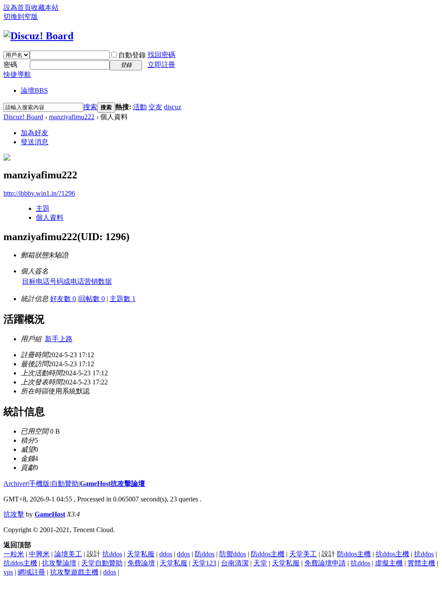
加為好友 (34, 132)
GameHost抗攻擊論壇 (112, 483)
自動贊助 (65, 483)
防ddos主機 (267, 554)
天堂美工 (303, 554)
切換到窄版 (20, 16)
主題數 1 (123, 298)
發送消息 (34, 142)
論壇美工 (68, 554)
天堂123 (204, 563)
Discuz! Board (23, 117)
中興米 (39, 554)
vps (8, 572)
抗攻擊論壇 (59, 563)
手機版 (39, 483)
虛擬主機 (389, 563)
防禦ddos (232, 554)
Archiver (15, 483)
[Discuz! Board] (38, 35)
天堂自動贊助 (102, 563)
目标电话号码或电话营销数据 (67, 281)
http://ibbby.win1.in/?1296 (39, 193)
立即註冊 (161, 64)
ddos (165, 554)
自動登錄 (132, 55)
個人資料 (49, 217)
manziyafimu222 (72, 117)
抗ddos (112, 554)
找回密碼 (161, 54)
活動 (140, 107)
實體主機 (421, 563)
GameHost (50, 514)
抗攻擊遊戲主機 (74, 572)
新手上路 (59, 339)
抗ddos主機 (392, 554)
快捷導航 (17, 74)
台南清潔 (235, 563)
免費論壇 (141, 563)
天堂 (260, 563)
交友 (155, 107)
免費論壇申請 (325, 563)
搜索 (90, 107)
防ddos (205, 554)
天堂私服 (141, 554)
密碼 (10, 64)
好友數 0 (63, 298)
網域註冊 (31, 572)
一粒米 (13, 554)
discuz (172, 107)
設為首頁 (17, 7)
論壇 (34, 90)
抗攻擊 (13, 514)
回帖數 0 (92, 298)
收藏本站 (45, 7)
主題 (43, 208)
